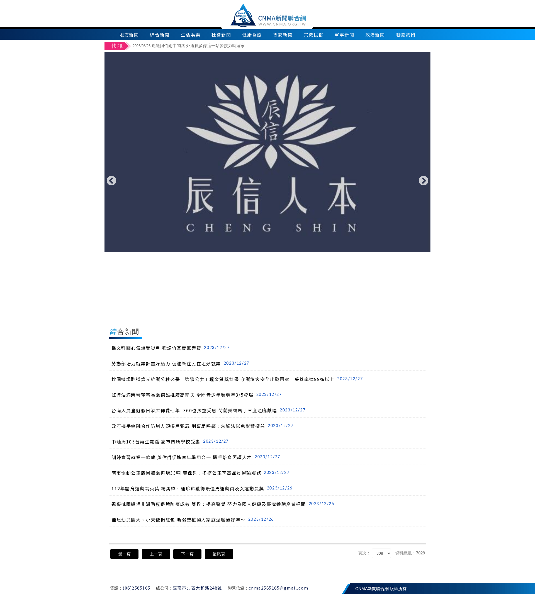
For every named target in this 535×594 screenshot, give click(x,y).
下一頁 (187, 554)
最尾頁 (219, 554)
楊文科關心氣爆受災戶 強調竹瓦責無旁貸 (170, 348)
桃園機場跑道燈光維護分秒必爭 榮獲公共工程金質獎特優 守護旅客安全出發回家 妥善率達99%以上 (237, 379)
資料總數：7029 (410, 553)
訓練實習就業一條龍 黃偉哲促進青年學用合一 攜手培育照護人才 (195, 457)
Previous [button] (111, 181)
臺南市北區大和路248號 (197, 588)
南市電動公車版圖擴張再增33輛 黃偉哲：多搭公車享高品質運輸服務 (200, 472)
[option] (267, 152)
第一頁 (124, 554)
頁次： (364, 553)
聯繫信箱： (238, 588)
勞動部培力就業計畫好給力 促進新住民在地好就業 (180, 363)
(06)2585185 (136, 588)
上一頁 (156, 554)
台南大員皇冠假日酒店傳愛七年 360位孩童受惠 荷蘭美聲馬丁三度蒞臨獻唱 (208, 410)
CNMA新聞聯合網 (267, 14)
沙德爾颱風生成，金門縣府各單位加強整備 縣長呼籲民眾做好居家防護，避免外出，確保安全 (228, 49)
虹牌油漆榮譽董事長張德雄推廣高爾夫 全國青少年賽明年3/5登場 (196, 394)
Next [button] (423, 181)
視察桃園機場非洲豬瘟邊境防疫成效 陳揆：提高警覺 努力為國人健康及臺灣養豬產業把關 (222, 504)
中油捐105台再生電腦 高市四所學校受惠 (170, 441)
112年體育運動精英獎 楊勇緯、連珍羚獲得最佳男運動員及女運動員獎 (202, 488)
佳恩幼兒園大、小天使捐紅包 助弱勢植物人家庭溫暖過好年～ (192, 519)
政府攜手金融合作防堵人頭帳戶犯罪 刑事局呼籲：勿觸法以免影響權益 (202, 426)
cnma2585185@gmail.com (278, 588)
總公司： (164, 588)
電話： (116, 588)
